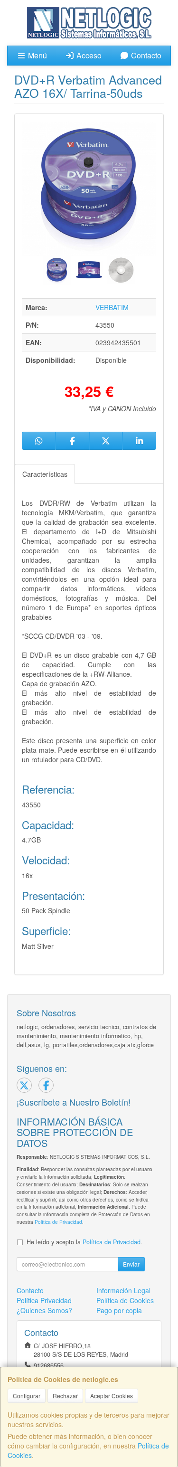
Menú (36, 55)
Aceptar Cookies (111, 1395)
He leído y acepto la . (84, 1242)
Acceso (88, 55)
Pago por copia (119, 1310)
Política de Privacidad (58, 1221)
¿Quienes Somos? (44, 1310)
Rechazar (65, 1395)
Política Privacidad (44, 1300)
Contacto (145, 55)
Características (44, 474)
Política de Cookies (125, 1300)
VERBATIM (112, 307)
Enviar (131, 1264)
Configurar (26, 1395)
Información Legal (123, 1290)
